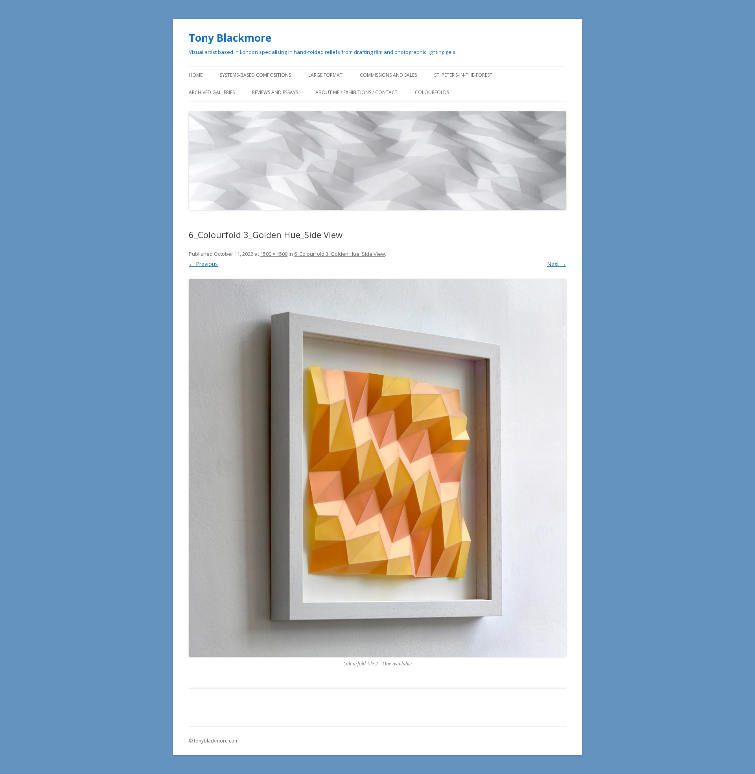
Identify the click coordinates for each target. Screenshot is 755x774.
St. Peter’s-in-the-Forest (463, 75)
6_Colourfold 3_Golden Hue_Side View (339, 253)
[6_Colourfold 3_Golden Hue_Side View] (377, 468)
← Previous (203, 264)
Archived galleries (212, 92)
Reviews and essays (275, 92)
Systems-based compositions (255, 75)
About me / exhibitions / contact (356, 92)
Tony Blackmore (230, 38)
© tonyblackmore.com (214, 740)
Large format (325, 75)
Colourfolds (432, 92)
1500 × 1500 (273, 253)
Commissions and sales (388, 75)
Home (196, 75)
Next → (556, 264)
